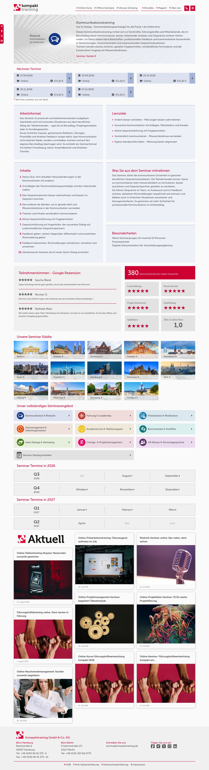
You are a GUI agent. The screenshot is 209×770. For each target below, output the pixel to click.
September (171, 475)
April (81, 523)
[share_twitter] (2, 36)
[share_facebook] (2, 31)
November (126, 489)
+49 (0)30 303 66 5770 (78, 753)
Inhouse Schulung (128, 8)
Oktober (81, 489)
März (172, 509)
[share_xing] (2, 26)
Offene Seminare (105, 8)
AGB (68, 764)
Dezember (171, 489)
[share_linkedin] (2, 41)
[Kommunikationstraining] (186, 8)
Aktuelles (149, 8)
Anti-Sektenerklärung (87, 764)
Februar (126, 509)
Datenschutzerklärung (115, 764)
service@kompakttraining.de (122, 745)
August (126, 475)
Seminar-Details (85, 56)
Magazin (162, 8)
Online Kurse (85, 8)
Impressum (138, 764)
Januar (81, 509)
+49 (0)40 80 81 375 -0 (34, 753)
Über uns (176, 8)
